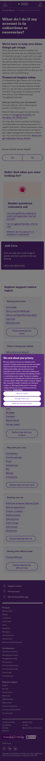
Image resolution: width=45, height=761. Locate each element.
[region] (22, 380)
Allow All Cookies (22, 393)
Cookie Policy (17, 390)
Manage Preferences (22, 398)
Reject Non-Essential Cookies (22, 403)
